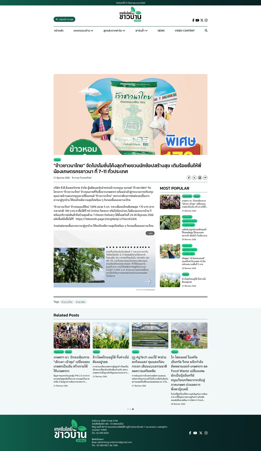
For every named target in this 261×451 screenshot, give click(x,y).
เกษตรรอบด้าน (82, 31)
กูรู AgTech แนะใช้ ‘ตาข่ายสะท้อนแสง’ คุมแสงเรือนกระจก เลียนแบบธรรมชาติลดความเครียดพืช (149, 363)
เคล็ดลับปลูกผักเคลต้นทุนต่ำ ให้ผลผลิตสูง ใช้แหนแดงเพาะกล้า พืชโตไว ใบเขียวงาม (194, 232)
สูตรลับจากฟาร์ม (112, 31)
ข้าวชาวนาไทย (67, 301)
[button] (128, 409)
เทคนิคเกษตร (188, 224)
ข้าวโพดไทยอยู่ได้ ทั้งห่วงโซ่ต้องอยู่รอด (194, 280)
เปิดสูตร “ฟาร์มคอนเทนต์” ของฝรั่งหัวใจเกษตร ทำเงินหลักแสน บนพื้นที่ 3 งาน (194, 261)
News (161, 31)
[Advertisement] (130, 54)
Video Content (185, 31)
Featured (187, 196)
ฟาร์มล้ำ (140, 31)
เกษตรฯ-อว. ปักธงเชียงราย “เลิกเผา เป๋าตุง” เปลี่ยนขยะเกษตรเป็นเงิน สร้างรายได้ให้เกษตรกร (194, 205)
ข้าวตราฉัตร (80, 301)
